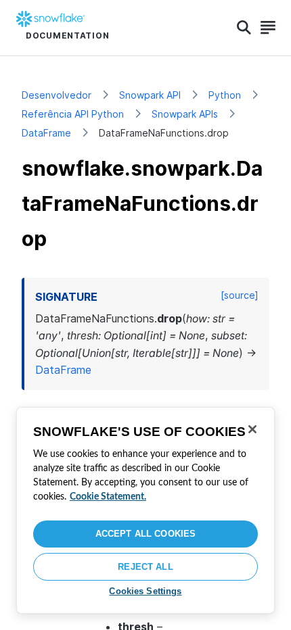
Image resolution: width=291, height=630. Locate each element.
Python (224, 95)
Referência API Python (73, 114)
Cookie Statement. (108, 497)
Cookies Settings (145, 591)
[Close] (252, 429)
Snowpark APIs (185, 114)
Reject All (145, 567)
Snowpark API (150, 95)
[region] (145, 510)
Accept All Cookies (145, 534)
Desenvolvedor (56, 95)
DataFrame (46, 133)
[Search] (244, 27)
